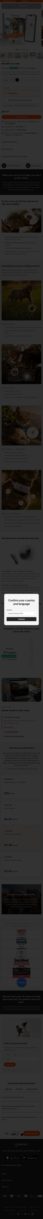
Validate (21, 619)
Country (9, 610)
